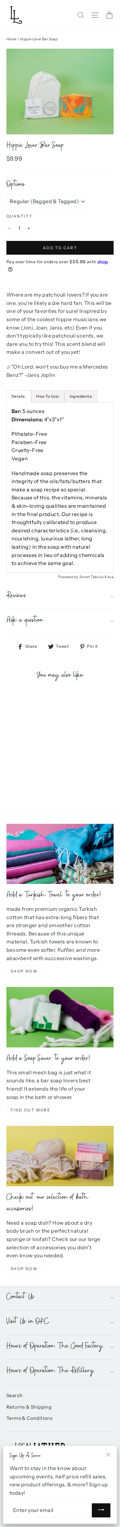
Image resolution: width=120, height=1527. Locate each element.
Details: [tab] (19, 396)
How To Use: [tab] (47, 396)
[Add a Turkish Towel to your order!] (60, 854)
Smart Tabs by (92, 577)
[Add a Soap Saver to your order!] (60, 1017)
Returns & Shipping (29, 1407)
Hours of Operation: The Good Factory (54, 1347)
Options (15, 185)
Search (14, 1395)
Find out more (31, 1110)
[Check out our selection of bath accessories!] (60, 1156)
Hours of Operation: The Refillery (50, 1372)
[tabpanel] (60, 487)
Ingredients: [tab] (81, 396)
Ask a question (25, 621)
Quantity (19, 216)
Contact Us (20, 1298)
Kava (109, 577)
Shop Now (24, 971)
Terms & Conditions (29, 1418)
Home (11, 39)
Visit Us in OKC (27, 1322)
